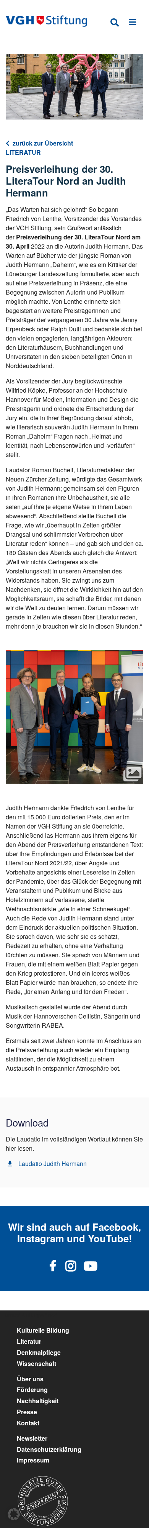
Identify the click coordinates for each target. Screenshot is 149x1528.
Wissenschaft (36, 1363)
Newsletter (32, 1438)
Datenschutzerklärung (49, 1449)
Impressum (33, 1460)
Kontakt (28, 1422)
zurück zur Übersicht (43, 143)
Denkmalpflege (39, 1352)
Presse (27, 1411)
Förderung (32, 1389)
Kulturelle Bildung (43, 1330)
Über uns (30, 1378)
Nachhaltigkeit (37, 1400)
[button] (14, 1514)
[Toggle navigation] (132, 23)
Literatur (29, 1341)
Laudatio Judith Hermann (52, 1163)
